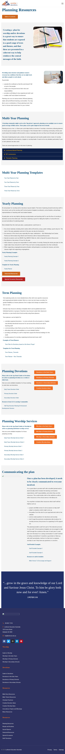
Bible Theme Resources (9, 697)
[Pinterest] (21, 641)
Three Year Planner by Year (11, 186)
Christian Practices (8, 700)
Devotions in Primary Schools (11, 679)
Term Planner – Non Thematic (13, 356)
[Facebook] (4, 641)
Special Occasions (8, 735)
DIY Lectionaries (11, 154)
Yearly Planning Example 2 (11, 260)
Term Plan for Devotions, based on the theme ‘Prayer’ (20, 344)
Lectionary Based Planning (14, 150)
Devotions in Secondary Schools (12, 682)
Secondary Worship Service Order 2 (14, 459)
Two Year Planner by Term (11, 182)
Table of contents (10, 16)
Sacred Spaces (7, 729)
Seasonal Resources (8, 732)
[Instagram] (12, 641)
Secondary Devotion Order (11, 398)
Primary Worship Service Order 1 (13, 446)
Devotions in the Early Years (10, 676)
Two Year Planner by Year (11, 178)
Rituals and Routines (8, 726)
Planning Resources (8, 723)
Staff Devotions (7, 738)
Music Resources (7, 712)
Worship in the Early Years (10, 656)
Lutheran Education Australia (14, 749)
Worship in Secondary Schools (11, 662)
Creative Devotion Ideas (9, 703)
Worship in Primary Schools (10, 659)
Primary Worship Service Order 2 (13, 450)
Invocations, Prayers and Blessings (12, 709)
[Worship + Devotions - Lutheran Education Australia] (9, 3)
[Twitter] (8, 641)
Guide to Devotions (8, 673)
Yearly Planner (8, 269)
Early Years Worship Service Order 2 (14, 442)
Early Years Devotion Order (11, 389)
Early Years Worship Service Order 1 (14, 438)
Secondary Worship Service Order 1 (14, 455)
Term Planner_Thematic (11, 352)
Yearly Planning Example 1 (11, 256)
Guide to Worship (7, 653)
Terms (55, 750)
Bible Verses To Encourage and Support (40, 561)
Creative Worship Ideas (9, 706)
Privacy (49, 750)
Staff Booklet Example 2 (36, 552)
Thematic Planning (11, 158)
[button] (32, 17)
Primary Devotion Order (10, 393)
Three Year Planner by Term (12, 190)
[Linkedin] (17, 641)
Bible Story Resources (9, 694)
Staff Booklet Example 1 (36, 548)
